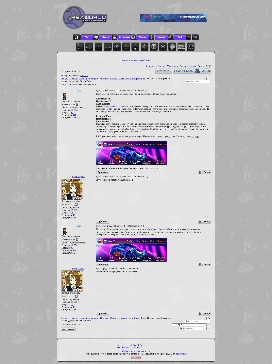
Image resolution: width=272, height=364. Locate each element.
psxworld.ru (181, 354)
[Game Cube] (154, 47)
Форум (64, 78)
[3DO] (135, 47)
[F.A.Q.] (182, 37)
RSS (208, 66)
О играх (104, 78)
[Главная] (76, 37)
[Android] (172, 47)
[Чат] (89, 37)
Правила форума (188, 66)
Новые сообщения (156, 66)
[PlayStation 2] (98, 47)
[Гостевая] (164, 37)
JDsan (78, 90)
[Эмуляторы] (126, 37)
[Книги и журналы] (191, 47)
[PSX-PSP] (108, 47)
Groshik (84, 75)
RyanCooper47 (78, 176)
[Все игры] (80, 47)
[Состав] (145, 37)
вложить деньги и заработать (136, 60)
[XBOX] (163, 47)
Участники (172, 66)
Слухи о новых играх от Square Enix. (128, 78)
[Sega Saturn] (117, 47)
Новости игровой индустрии (84, 78)
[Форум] (108, 37)
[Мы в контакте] (195, 37)
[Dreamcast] (126, 47)
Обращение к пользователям (136, 351)
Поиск (201, 66)
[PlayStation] (89, 47)
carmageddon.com (113, 106)
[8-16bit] (181, 47)
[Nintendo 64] (144, 47)
